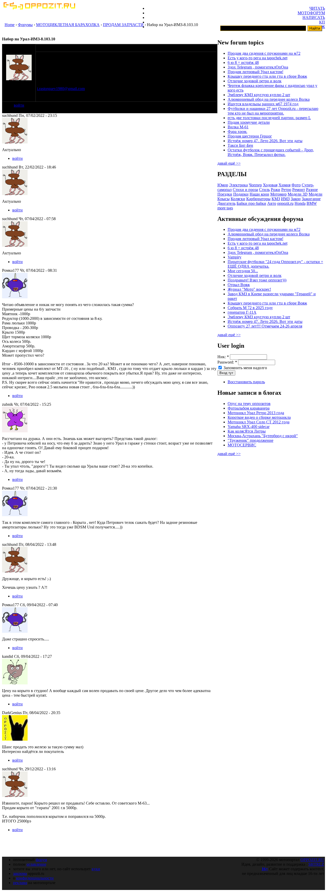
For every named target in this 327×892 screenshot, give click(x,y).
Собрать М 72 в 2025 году (250, 308)
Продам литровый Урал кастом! (255, 72)
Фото (296, 185)
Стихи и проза (245, 189)
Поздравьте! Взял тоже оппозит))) (257, 280)
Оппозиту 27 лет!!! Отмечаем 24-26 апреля (265, 326)
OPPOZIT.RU (312, 859)
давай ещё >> (229, 163)
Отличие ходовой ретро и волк (255, 81)
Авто (271, 203)
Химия (284, 185)
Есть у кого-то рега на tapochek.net (257, 58)
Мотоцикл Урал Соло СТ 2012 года (258, 422)
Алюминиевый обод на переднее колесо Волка (269, 99)
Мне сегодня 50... (243, 271)
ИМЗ (285, 199)
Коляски (238, 199)
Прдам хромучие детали (249, 122)
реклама (20, 882)
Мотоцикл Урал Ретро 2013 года (256, 413)
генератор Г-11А (242, 312)
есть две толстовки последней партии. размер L (269, 118)
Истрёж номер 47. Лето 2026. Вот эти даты (265, 141)
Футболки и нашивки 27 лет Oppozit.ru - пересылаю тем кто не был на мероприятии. (273, 110)
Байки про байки (251, 203)
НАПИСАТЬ (313, 17)
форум (41, 859)
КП (322, 22)
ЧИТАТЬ (317, 8)
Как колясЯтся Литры (247, 431)
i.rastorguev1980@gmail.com (61, 88)
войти (19, 105)
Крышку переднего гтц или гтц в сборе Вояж (267, 76)
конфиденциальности (35, 878)
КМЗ (276, 199)
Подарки (241, 194)
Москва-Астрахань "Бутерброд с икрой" (263, 436)
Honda (300, 203)
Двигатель (226, 203)
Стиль (264, 189)
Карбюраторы (258, 199)
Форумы (25, 24)
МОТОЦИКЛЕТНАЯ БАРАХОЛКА (68, 24)
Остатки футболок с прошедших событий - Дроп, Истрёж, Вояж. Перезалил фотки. (271, 152)
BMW (312, 203)
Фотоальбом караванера (249, 408)
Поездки (224, 194)
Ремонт (298, 189)
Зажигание (311, 199)
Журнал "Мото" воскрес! (249, 289)
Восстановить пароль (246, 382)
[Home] (39, 8)
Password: (227, 362)
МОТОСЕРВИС (242, 445)
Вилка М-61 (238, 127)
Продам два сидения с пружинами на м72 (264, 53)
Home (10, 24)
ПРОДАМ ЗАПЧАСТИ (123, 24)
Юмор (222, 185)
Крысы (223, 199)
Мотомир (278, 194)
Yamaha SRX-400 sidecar (249, 426)
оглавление (36, 864)
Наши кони (259, 194)
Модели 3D (298, 194)
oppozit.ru (285, 203)
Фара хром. (237, 131)
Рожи (275, 189)
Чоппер (255, 185)
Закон (296, 199)
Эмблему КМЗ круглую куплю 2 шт (259, 95)
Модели (315, 194)
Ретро (286, 189)
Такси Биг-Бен (240, 145)
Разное (312, 189)
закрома (20, 873)
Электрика (238, 185)
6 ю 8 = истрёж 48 (243, 62)
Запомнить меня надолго (245, 368)
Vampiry (234, 257)
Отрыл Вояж (239, 285)
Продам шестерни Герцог (250, 136)
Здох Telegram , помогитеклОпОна (258, 67)
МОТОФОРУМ (311, 13)
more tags (225, 208)
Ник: (223, 357)
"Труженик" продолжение (250, 440)
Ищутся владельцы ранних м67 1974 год (263, 104)
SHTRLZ (316, 864)
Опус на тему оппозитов (249, 403)
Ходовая (270, 185)
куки (96, 869)
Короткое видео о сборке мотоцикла (259, 417)
